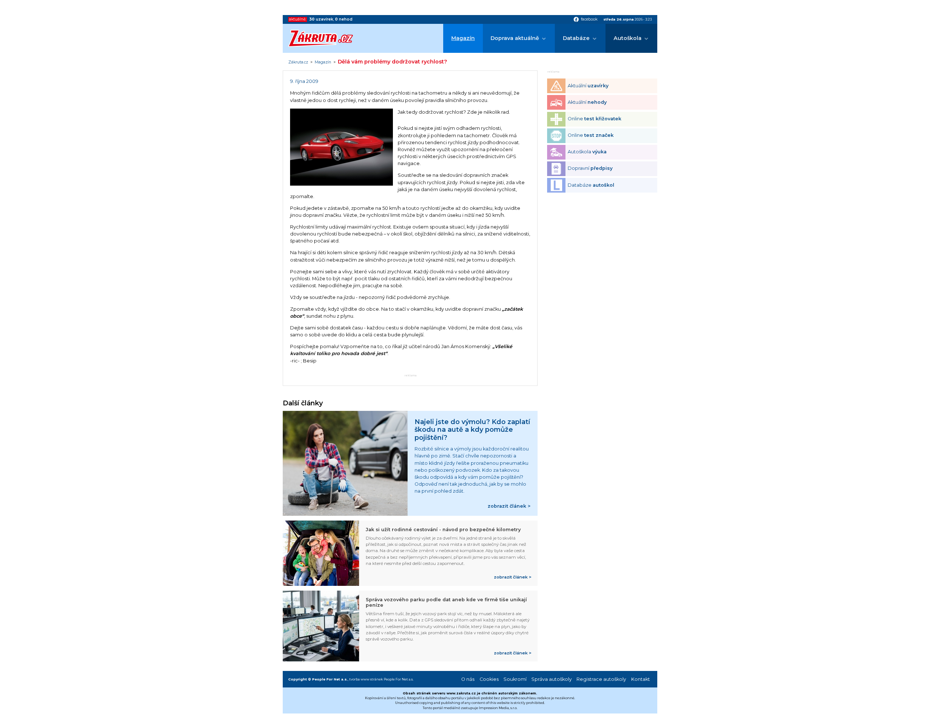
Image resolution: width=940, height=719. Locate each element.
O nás (467, 679)
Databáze (576, 38)
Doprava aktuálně (515, 38)
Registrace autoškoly (601, 679)
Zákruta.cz (298, 62)
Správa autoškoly (551, 679)
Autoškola (627, 38)
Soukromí (515, 679)
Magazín (463, 38)
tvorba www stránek (366, 679)
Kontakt (640, 679)
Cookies (489, 679)
